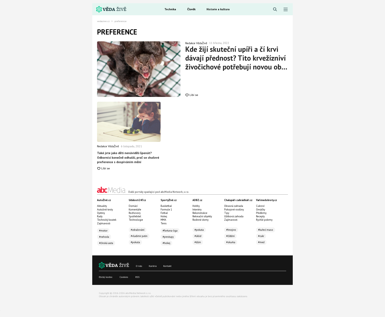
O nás (139, 265)
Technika (170, 9)
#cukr (261, 236)
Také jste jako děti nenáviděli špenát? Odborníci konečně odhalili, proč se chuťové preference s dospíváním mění (128, 157)
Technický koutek (106, 219)
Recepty (260, 216)
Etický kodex (105, 276)
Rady (99, 216)
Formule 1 (166, 209)
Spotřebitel (135, 216)
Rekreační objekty (202, 216)
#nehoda (104, 237)
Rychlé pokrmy (264, 219)
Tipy (226, 213)
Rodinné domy (200, 219)
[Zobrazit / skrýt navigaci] (285, 9)
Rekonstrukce (199, 213)
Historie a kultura (218, 9)
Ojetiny (101, 213)
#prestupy (168, 237)
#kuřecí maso (265, 230)
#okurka (230, 242)
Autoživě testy (105, 209)
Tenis (164, 223)
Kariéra (153, 265)
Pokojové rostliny (234, 209)
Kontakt (167, 265)
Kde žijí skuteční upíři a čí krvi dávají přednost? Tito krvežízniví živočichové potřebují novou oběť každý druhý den (236, 58)
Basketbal (166, 206)
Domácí (133, 206)
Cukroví (260, 206)
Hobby (196, 206)
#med (261, 242)
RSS (137, 276)
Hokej (164, 216)
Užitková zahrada (233, 216)
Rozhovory (135, 213)
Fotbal (164, 213)
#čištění (230, 236)
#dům (198, 242)
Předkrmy (261, 213)
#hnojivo (231, 230)
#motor (103, 230)
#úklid (198, 236)
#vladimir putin (139, 236)
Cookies (124, 276)
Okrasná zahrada (233, 206)
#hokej (166, 243)
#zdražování (137, 230)
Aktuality (102, 206)
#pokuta (135, 242)
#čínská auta (106, 243)
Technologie (136, 219)
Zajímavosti (103, 223)
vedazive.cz (103, 21)
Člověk (191, 9)
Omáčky (260, 209)
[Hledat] (275, 9)
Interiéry (197, 209)
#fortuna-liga (170, 230)
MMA (163, 219)
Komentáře (135, 209)
